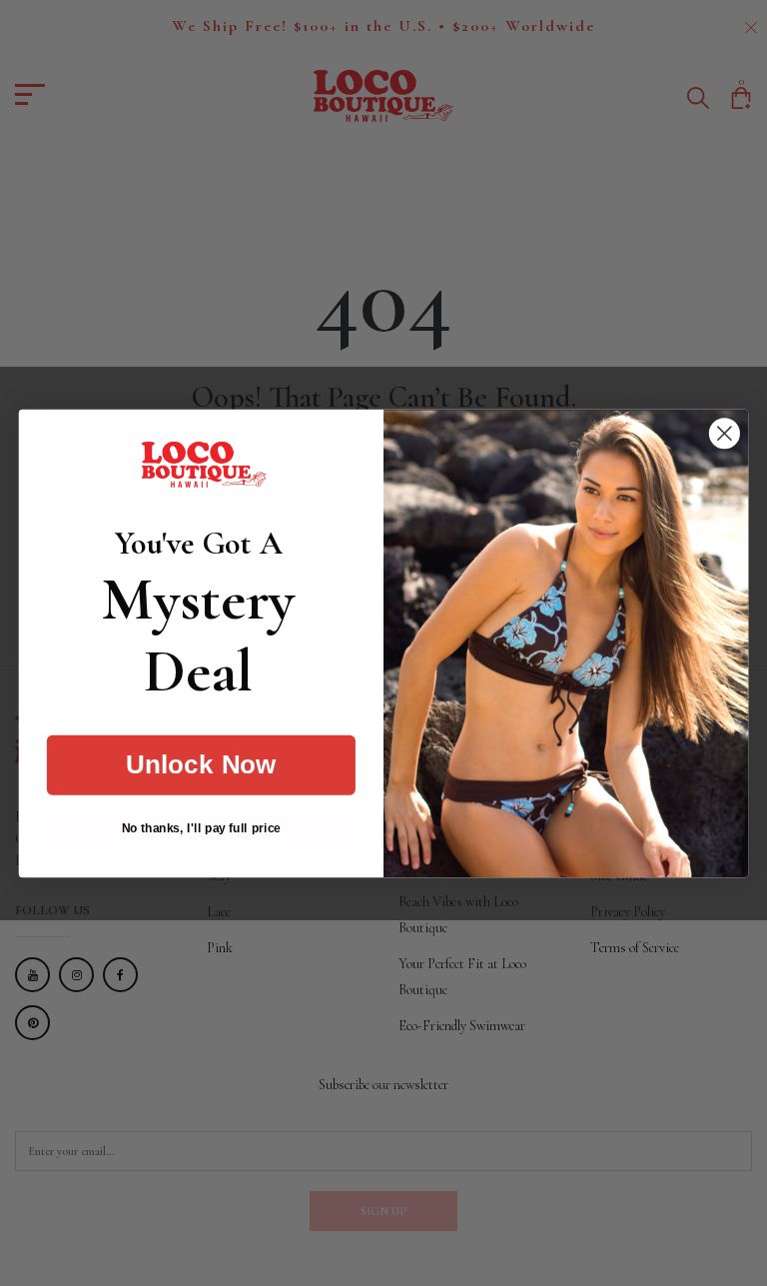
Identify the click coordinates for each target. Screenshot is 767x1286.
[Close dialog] (724, 433)
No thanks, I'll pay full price (201, 827)
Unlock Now (201, 763)
